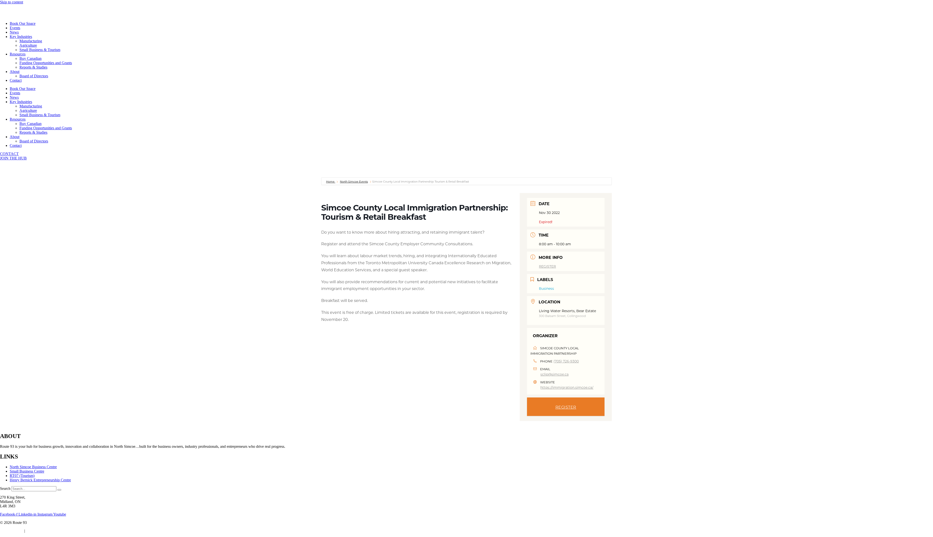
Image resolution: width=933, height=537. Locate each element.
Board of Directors (33, 76)
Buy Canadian (30, 58)
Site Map (34, 531)
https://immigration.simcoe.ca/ (566, 387)
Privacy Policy (11, 531)
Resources (18, 54)
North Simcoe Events (354, 181)
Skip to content (11, 2)
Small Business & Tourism (39, 50)
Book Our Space (22, 23)
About (14, 72)
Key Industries (21, 37)
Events (15, 28)
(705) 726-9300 (566, 361)
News (14, 32)
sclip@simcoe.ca (554, 374)
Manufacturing (30, 41)
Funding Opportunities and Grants (45, 63)
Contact (16, 80)
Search (5, 488)
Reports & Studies (33, 67)
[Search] (59, 490)
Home (330, 181)
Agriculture (28, 45)
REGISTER (547, 266)
